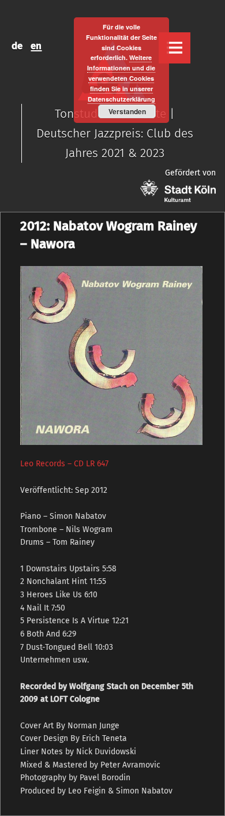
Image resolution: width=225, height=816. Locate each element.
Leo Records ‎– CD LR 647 (64, 464)
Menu (174, 47)
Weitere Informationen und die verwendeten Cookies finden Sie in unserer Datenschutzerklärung (121, 78)
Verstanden (127, 111)
